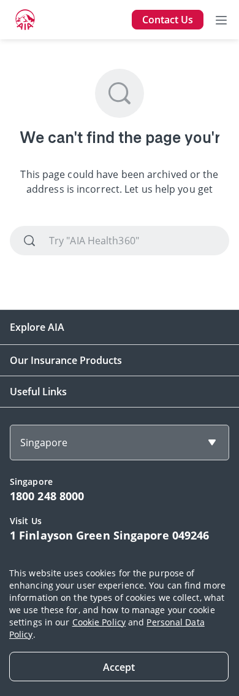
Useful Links (38, 391)
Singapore (43, 442)
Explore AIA (37, 327)
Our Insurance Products (66, 360)
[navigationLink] (25, 19)
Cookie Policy (99, 622)
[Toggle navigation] (221, 19)
